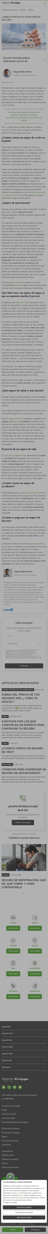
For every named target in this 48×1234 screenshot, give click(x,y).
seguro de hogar (22, 302)
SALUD (35, 946)
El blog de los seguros (9, 10)
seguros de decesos (36, 544)
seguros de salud (15, 419)
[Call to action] (4, 1087)
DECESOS (13, 991)
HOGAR (13, 946)
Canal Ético (6, 1145)
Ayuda (4, 1110)
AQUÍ (21, 1198)
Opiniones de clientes (10, 1167)
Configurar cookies (24, 1212)
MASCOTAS (35, 991)
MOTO (34, 923)
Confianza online (8, 1118)
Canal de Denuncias (10, 1141)
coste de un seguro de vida (15, 455)
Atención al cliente (9, 1114)
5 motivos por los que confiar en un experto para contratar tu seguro (23, 725)
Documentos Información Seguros (15, 1122)
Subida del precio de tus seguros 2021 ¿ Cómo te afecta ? (21, 698)
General (23, 10)
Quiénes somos (8, 1155)
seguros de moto (15, 282)
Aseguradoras (7, 1151)
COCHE (13, 923)
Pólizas (30, 10)
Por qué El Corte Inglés (11, 1106)
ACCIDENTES (34, 968)
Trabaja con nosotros (10, 1159)
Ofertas (4, 1137)
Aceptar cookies (24, 1207)
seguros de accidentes (30, 493)
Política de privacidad (9, 1224)
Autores (5, 1163)
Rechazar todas (24, 1217)
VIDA (13, 968)
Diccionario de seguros (11, 1133)
